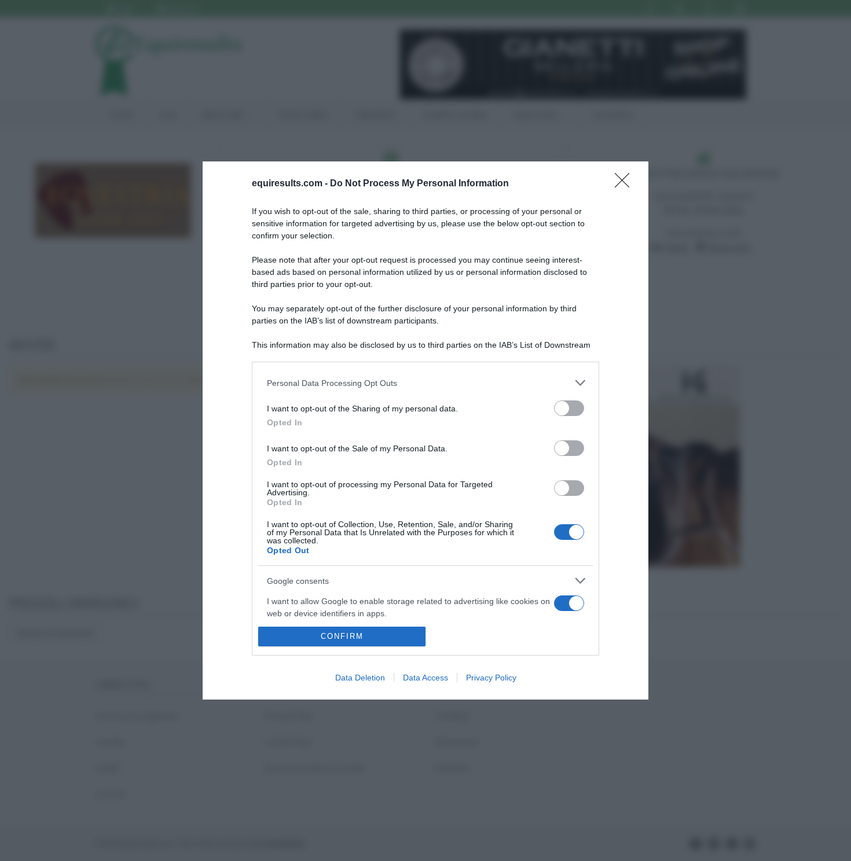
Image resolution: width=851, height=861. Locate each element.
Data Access (425, 677)
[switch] (569, 408)
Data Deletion (360, 677)
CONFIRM (342, 636)
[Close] (626, 184)
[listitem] (425, 383)
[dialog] (425, 430)
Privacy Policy (491, 677)
